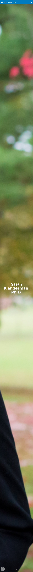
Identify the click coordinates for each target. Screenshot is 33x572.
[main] (16, 288)
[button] (2, 2)
